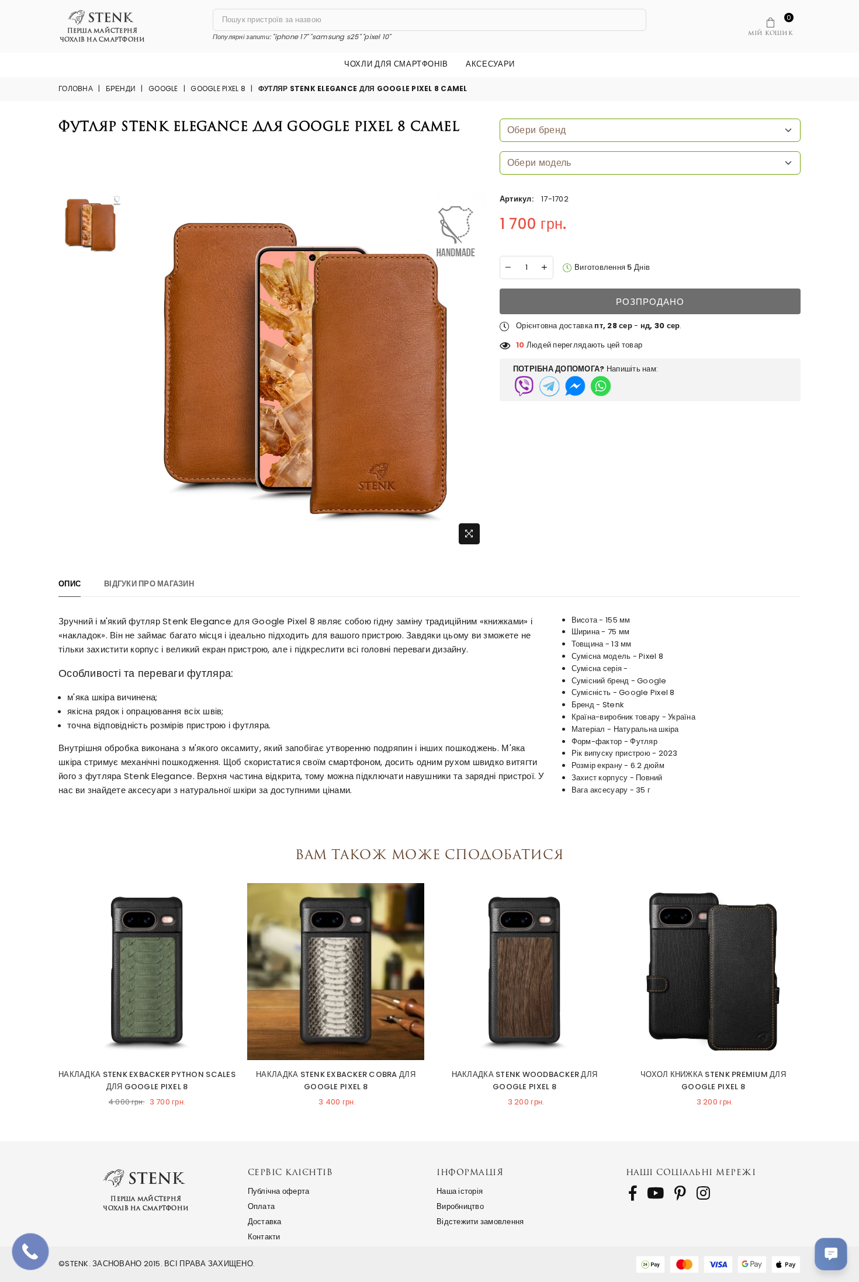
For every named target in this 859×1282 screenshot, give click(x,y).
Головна (75, 88)
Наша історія (460, 1191)
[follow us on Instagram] (703, 1193)
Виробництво (460, 1206)
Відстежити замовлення (480, 1221)
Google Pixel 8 (217, 88)
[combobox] (650, 130)
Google (163, 88)
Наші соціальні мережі (691, 1172)
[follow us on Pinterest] (680, 1193)
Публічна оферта (279, 1191)
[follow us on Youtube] (655, 1193)
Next (812, 991)
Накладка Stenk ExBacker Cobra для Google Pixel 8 (335, 1080)
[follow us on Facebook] (632, 1193)
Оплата (261, 1206)
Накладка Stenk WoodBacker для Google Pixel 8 (525, 1080)
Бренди (121, 88)
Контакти (264, 1236)
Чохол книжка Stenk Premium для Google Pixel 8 (713, 1080)
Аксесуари (490, 64)
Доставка (265, 1221)
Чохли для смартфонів (396, 64)
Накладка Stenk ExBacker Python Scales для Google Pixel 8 (146, 1080)
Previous (47, 991)
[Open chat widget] (831, 1254)
